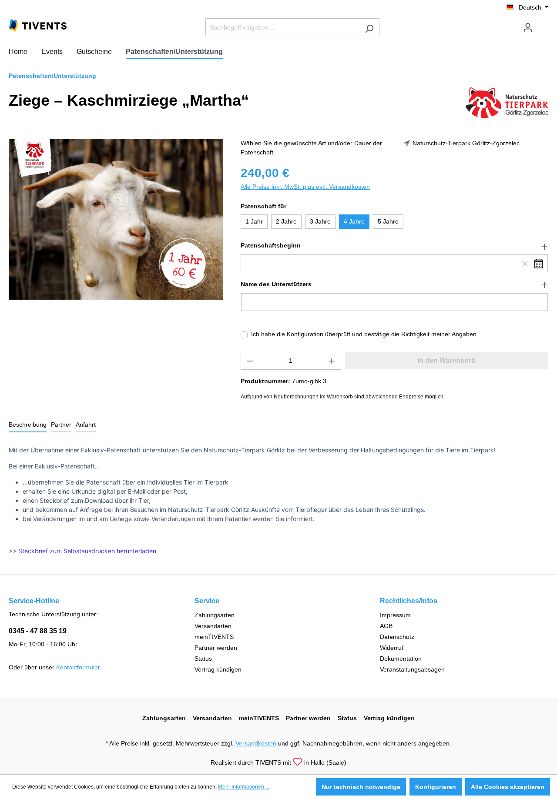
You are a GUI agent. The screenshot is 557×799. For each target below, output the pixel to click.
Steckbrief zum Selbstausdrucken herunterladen (87, 551)
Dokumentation (401, 658)
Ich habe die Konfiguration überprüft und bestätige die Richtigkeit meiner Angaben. (364, 334)
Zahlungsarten (215, 615)
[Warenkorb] (543, 24)
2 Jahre (286, 221)
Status (203, 658)
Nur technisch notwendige (361, 786)
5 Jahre (388, 221)
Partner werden (216, 647)
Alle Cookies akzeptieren (507, 786)
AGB (386, 625)
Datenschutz (397, 636)
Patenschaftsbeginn (271, 245)
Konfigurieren (435, 786)
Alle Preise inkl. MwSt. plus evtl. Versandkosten (305, 186)
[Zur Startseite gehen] (38, 24)
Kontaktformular (78, 667)
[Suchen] (369, 27)
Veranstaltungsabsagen (412, 669)
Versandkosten (255, 743)
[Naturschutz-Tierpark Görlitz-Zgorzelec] (507, 102)
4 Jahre (354, 221)
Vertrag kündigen (218, 669)
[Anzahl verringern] (250, 361)
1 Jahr (254, 221)
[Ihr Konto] (528, 27)
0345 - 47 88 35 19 (38, 631)
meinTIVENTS (214, 636)
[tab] (28, 425)
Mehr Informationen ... (243, 787)
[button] (394, 246)
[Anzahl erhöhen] (332, 361)
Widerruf (391, 647)
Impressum (395, 615)
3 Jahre (320, 221)
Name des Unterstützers (276, 284)
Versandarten (213, 625)
